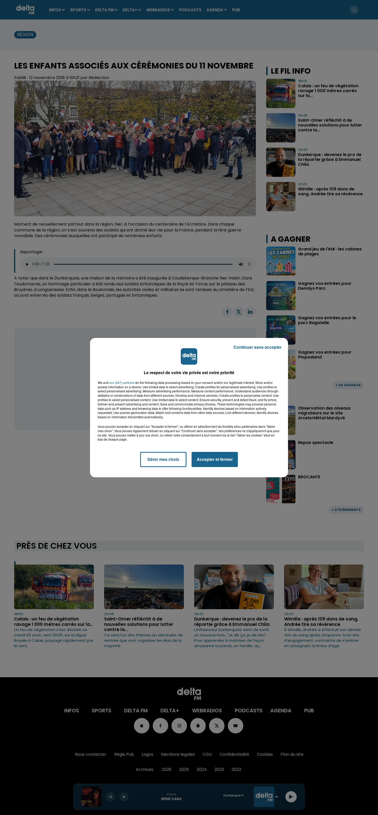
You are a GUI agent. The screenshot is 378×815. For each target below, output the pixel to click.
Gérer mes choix (163, 459)
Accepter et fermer (215, 459)
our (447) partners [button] (121, 383)
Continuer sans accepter (257, 347)
